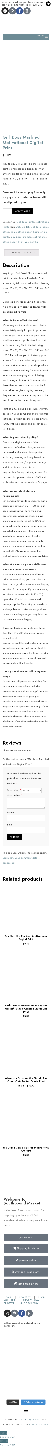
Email (10, 824)
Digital (25, 227)
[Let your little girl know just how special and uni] (15, 1386)
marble (27, 237)
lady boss (16, 237)
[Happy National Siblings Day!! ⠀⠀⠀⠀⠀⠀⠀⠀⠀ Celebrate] (15, 1342)
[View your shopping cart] (48, 3)
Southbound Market (30, 1420)
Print (20, 242)
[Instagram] (5, 10)
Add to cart (22, 211)
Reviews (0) (30, 252)
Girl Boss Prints (25, 222)
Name (10, 812)
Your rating (14, 790)
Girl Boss (35, 227)
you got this (31, 242)
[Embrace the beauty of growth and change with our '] (37, 1342)
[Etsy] (27, 10)
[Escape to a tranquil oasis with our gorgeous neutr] (37, 1386)
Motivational (39, 237)
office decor (9, 242)
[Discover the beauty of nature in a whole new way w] (15, 1364)
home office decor (21, 232)
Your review (15, 795)
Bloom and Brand (38, 1425)
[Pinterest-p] (12, 10)
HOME (8, 1297)
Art (18, 227)
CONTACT (25, 1297)
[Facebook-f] (19, 10)
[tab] (13, 252)
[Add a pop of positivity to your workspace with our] (37, 1364)
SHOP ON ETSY (29, 1303)
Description (13, 252)
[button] (40, 37)
